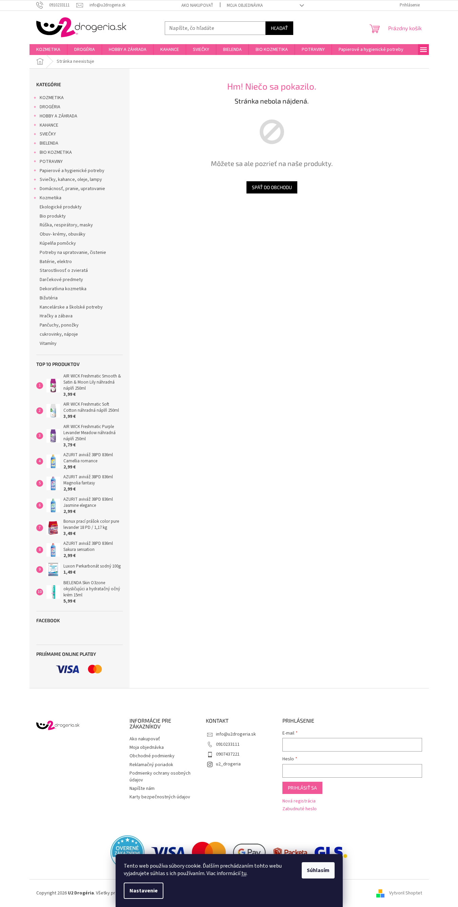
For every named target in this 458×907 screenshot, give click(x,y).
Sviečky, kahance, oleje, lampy (71, 179)
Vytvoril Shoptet (405, 893)
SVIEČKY (48, 134)
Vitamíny (48, 343)
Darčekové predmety (61, 279)
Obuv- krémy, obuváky (62, 234)
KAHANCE (49, 125)
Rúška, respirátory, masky (66, 225)
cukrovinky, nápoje (59, 334)
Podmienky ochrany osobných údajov (160, 776)
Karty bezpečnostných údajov (160, 797)
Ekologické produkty (61, 207)
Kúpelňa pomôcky (58, 243)
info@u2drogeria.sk (236, 734)
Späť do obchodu (272, 187)
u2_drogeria (228, 764)
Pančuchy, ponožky (59, 325)
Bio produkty (53, 216)
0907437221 (228, 754)
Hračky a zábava (56, 316)
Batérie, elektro (56, 261)
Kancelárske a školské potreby (71, 307)
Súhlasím (318, 870)
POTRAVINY (51, 161)
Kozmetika (50, 198)
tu (243, 873)
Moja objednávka (245, 5)
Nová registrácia (299, 801)
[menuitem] (48, 49)
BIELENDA (49, 143)
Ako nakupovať (197, 5)
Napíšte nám (142, 788)
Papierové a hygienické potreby (72, 170)
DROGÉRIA (50, 107)
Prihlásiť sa (302, 788)
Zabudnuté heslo (299, 809)
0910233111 (228, 744)
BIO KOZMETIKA (56, 152)
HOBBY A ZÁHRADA (58, 116)
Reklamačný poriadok (151, 764)
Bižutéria (49, 298)
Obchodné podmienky (152, 756)
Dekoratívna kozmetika (63, 288)
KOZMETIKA (52, 97)
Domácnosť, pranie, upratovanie (72, 188)
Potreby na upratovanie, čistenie (73, 252)
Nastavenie (144, 890)
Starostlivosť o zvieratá (64, 270)
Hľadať (279, 28)
